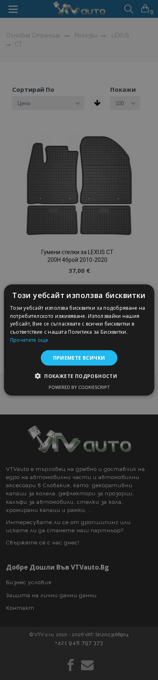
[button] (79, 376)
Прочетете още (29, 340)
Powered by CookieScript (79, 387)
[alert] (79, 340)
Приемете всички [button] (79, 357)
